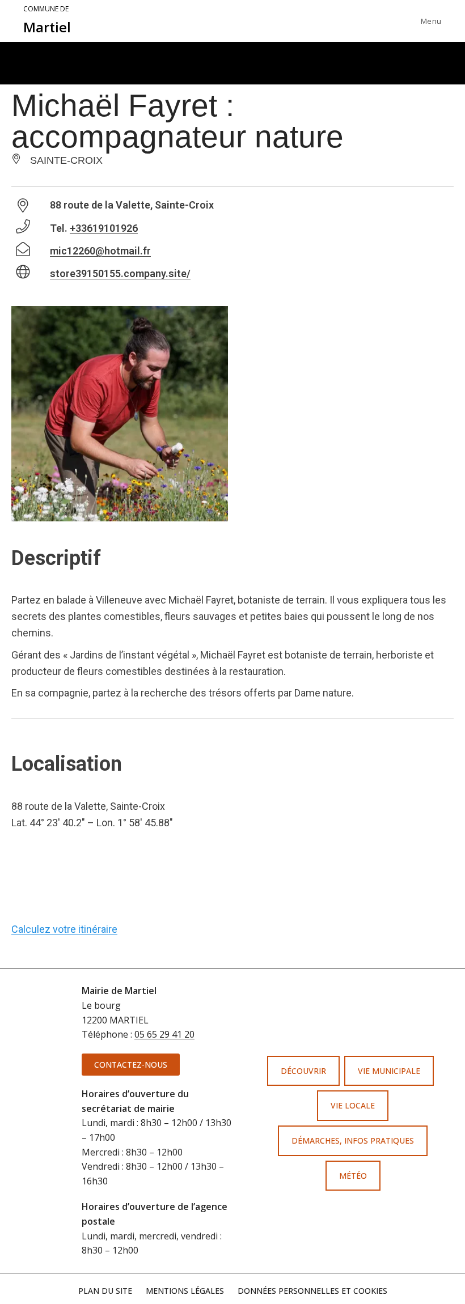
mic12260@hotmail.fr (100, 251)
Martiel (47, 20)
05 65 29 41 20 (164, 1034)
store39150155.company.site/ (120, 273)
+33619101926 (104, 228)
